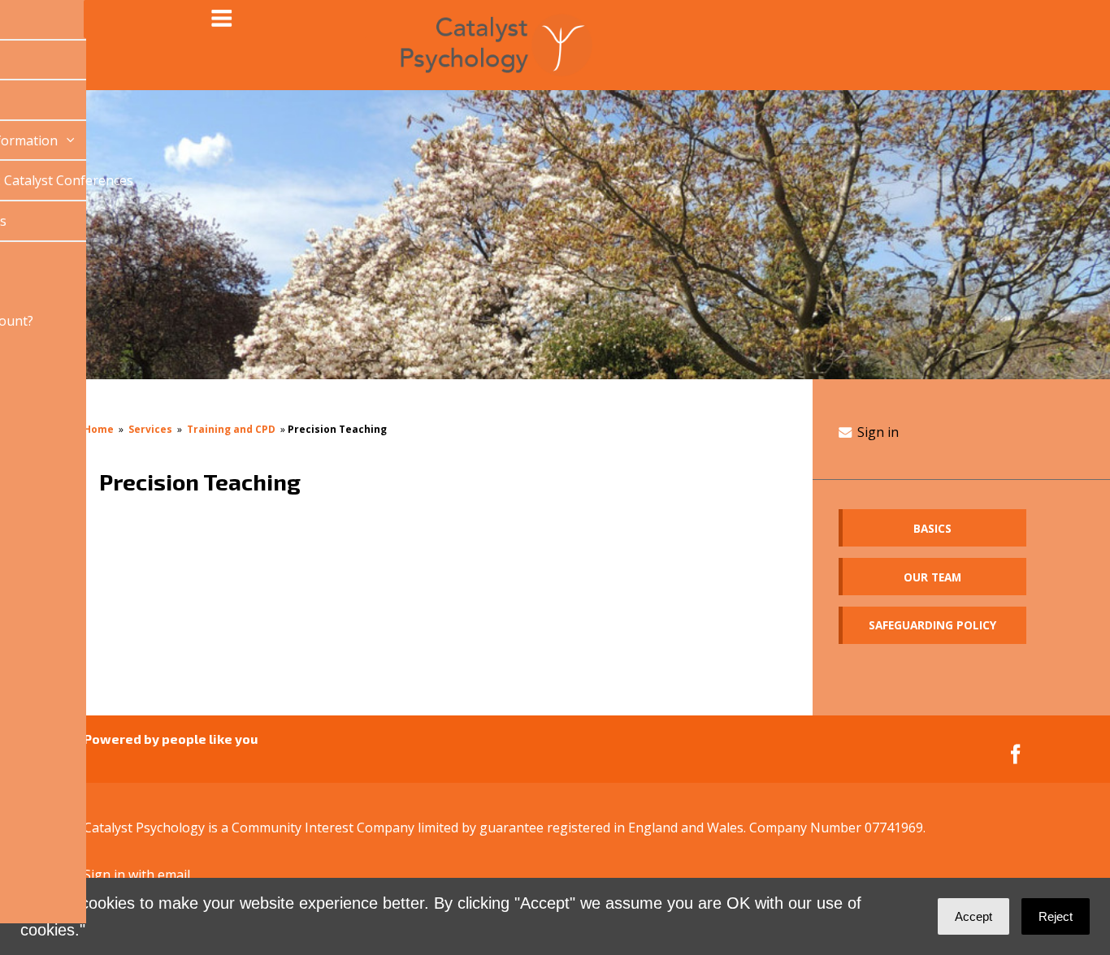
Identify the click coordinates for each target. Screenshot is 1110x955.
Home (99, 429)
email (174, 875)
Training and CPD (231, 429)
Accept (973, 916)
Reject (1055, 916)
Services (150, 429)
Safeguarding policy (932, 625)
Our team (932, 577)
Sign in (876, 432)
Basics (932, 528)
